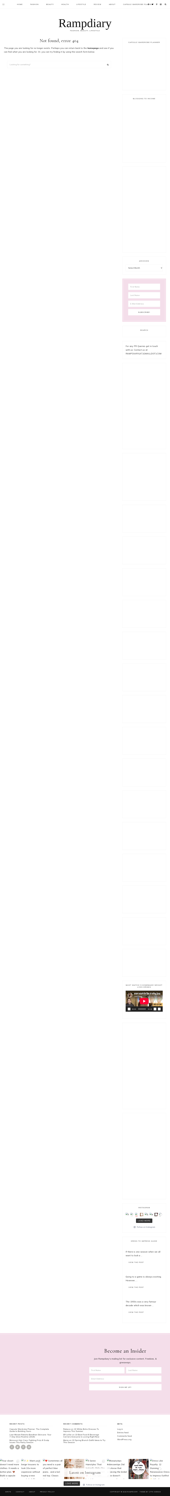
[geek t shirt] (144, 940)
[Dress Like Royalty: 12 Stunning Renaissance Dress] (161, 1214)
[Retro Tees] (144, 717)
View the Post (136, 1262)
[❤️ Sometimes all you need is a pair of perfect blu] (137, 1214)
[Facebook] (149, 1)
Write (8, 1492)
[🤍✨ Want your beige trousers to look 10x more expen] (132, 1214)
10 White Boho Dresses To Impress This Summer (81, 1430)
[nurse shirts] (144, 876)
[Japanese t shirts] (144, 590)
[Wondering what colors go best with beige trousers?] (141, 1214)
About (32, 1492)
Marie (66, 1440)
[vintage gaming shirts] (144, 813)
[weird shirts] (144, 654)
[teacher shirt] (144, 844)
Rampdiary (85, 23)
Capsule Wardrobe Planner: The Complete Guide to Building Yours (29, 1430)
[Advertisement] (144, 209)
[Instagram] (161, 1)
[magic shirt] (144, 971)
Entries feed (123, 1432)
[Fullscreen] (159, 1009)
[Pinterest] (157, 1)
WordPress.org (124, 1439)
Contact (20, 1492)
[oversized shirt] (144, 908)
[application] (144, 1001)
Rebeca (67, 1429)
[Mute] (155, 1009)
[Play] (129, 1009)
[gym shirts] (144, 749)
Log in (120, 1429)
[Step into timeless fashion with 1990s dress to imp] (156, 1214)
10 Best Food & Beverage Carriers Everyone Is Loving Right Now (81, 1436)
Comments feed (124, 1436)
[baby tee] (144, 781)
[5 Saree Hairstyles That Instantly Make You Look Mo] (146, 1214)
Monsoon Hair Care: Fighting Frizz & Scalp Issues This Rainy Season (29, 1441)
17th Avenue (155, 1492)
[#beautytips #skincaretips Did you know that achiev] (151, 1214)
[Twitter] (153, 1)
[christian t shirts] (144, 559)
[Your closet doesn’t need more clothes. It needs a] (127, 1214)
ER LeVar (67, 1435)
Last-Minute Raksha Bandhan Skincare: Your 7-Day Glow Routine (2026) (30, 1436)
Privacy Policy (47, 1492)
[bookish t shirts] (144, 622)
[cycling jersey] (144, 686)
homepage (93, 48)
